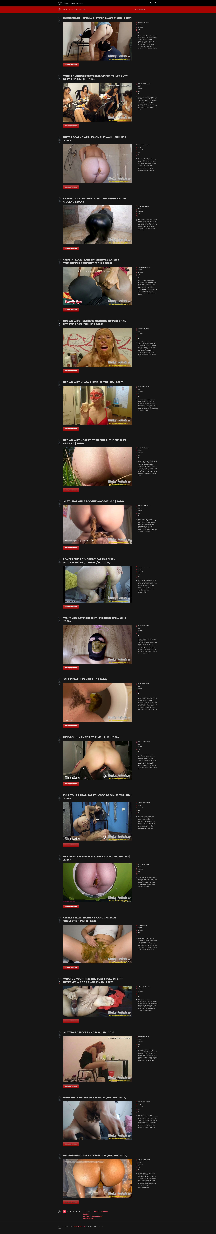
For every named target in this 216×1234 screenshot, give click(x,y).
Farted (152, 349)
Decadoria (145, 291)
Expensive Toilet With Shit (146, 1050)
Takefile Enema (148, 1182)
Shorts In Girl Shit (143, 1185)
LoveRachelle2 (142, 592)
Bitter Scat (150, 170)
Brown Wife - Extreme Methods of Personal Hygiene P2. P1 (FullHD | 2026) (94, 322)
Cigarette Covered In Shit (145, 646)
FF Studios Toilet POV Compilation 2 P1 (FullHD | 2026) (96, 858)
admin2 (140, 27)
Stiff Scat (148, 401)
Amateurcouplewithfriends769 (147, 642)
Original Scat (151, 1173)
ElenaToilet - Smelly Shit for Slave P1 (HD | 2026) (97, 18)
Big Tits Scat (148, 466)
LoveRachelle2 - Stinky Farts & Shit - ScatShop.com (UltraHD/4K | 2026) (89, 561)
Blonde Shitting (143, 644)
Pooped (146, 163)
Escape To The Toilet (150, 1176)
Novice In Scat (145, 100)
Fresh (152, 585)
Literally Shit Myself (148, 44)
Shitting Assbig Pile (147, 519)
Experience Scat (151, 1118)
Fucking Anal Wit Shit (145, 881)
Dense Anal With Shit (147, 408)
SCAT (140, 25)
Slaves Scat (151, 1180)
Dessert (150, 828)
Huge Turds (144, 582)
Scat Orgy (147, 226)
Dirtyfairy (141, 1057)
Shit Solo (141, 161)
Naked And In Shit (143, 221)
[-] (59, 20)
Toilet (140, 942)
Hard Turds (152, 938)
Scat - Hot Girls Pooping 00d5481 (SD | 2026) (93, 501)
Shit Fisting (153, 100)
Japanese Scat (149, 1124)
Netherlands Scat (146, 354)
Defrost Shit (145, 590)
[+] (59, 18)
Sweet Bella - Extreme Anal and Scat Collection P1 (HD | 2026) (89, 919)
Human (144, 407)
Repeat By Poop (147, 1122)
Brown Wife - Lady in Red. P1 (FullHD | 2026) (93, 382)
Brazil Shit (141, 1180)
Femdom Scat (152, 463)
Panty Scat (141, 526)
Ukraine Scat (146, 886)
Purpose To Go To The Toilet (146, 816)
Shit (153, 401)
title (84, 9)
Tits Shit (150, 470)
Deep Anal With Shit (144, 48)
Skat (151, 1001)
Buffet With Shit (151, 649)
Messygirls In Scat (146, 345)
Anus (155, 35)
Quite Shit (141, 282)
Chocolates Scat (143, 219)
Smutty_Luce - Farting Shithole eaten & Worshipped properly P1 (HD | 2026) (91, 261)
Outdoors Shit (148, 165)
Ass (151, 107)
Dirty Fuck (145, 522)
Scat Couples (142, 945)
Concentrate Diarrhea (144, 765)
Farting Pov (153, 223)
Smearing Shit (152, 105)
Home (66, 3)
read (80, 9)
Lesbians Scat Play (143, 107)
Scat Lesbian (151, 520)
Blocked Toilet (148, 161)
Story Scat (147, 352)
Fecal (149, 1057)
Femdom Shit (148, 400)
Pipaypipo (152, 1127)
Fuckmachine (145, 284)
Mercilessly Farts (143, 1183)
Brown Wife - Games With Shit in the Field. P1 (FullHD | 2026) (94, 442)
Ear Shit (146, 102)
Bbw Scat (141, 1058)
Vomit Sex (153, 46)
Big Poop (147, 228)
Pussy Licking (142, 589)
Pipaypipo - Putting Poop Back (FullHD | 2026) (94, 1098)
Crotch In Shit (142, 587)
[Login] (155, 3)
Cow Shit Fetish (143, 463)
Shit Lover (141, 877)
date (71, 9)
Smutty (140, 294)
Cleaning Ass (150, 35)
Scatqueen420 (142, 350)
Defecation (153, 405)
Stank (150, 1010)
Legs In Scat (144, 1006)
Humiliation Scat (143, 938)
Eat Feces (152, 284)
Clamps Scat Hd (143, 470)
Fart (150, 882)
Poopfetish (145, 882)
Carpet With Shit (152, 1052)
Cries (153, 881)
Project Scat (150, 587)
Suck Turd (150, 580)
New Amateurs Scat (147, 879)
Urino (140, 886)
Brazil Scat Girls (143, 280)
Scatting (147, 223)
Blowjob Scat (142, 999)
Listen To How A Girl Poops (146, 651)
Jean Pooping (142, 580)
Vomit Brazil (142, 286)
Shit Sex (140, 1053)
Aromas (155, 219)
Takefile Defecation (144, 760)
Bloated (153, 228)
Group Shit (147, 1053)
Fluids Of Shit (152, 823)
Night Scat (148, 877)
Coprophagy (146, 1003)
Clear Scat (144, 947)
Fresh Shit (148, 42)
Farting (143, 401)
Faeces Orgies (142, 158)
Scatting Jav (142, 35)
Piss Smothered (149, 1060)
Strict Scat (152, 821)
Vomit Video (150, 529)
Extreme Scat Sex (149, 104)
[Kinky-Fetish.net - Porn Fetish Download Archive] (60, 3)
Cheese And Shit (146, 98)
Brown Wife (144, 410)
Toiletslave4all (142, 640)
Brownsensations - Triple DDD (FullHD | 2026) (95, 1155)
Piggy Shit (154, 1057)
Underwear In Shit (143, 639)
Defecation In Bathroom (145, 527)
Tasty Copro (141, 1120)
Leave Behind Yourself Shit (146, 224)
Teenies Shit (153, 1003)
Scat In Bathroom (150, 1008)
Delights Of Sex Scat (144, 583)
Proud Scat (153, 639)
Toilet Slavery (151, 158)
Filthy (140, 755)
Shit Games (152, 293)
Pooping (140, 400)
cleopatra (141, 230)
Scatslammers (142, 520)
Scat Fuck (141, 223)
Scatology (144, 39)
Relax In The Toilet (143, 1175)
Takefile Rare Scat (149, 1117)
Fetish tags (140, 9)
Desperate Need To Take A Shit (147, 461)
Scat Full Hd (142, 1005)
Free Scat (153, 342)
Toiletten (141, 102)
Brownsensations (143, 1187)
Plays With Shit (149, 468)
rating (75, 9)
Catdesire (141, 1182)
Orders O (147, 653)
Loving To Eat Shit (143, 403)
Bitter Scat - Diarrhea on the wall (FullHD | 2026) (94, 139)
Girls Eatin (154, 48)
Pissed (150, 219)
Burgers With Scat (143, 1115)
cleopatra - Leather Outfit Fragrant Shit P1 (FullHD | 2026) (94, 200)
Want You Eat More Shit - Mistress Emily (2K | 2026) (94, 619)
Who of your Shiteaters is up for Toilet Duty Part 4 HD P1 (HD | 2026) (95, 77)
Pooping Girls (142, 529)
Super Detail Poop (143, 46)
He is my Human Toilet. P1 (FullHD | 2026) (91, 737)
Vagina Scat (152, 1183)
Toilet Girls (149, 1120)
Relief (140, 882)
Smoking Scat (142, 1173)
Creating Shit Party (147, 763)
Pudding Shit (142, 1125)
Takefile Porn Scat (143, 464)
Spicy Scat (151, 644)
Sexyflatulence (142, 944)
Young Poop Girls (143, 1010)
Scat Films (151, 280)
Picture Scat (148, 526)
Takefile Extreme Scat (147, 524)
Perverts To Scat (143, 105)
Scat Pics (141, 818)
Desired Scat (142, 826)
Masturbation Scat (143, 471)
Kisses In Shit (149, 819)
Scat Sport (141, 825)
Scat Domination (143, 1178)
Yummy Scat (146, 585)
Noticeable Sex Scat (149, 168)
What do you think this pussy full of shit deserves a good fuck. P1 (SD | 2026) (93, 980)
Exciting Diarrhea (143, 821)
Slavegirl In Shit (148, 758)
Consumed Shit (149, 1058)
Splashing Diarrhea (144, 342)
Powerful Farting (146, 884)
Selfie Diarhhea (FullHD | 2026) (85, 679)
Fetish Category (76, 3)
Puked (151, 1006)
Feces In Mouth (142, 823)
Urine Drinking (148, 473)
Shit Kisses (141, 170)
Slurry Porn (141, 940)
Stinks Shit (153, 760)
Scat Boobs (145, 343)
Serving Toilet (145, 349)
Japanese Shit (142, 1052)
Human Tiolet (145, 405)
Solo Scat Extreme (143, 762)
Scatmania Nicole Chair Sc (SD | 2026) (89, 1032)
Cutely (148, 826)
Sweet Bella (150, 949)
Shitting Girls (154, 221)
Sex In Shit (151, 582)
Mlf (146, 170)
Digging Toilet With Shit (149, 160)
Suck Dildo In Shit (143, 37)
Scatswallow (142, 167)
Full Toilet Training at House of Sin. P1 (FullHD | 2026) (97, 797)
